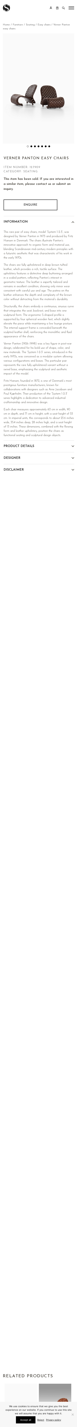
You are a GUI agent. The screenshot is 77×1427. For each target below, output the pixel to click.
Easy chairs (44, 24)
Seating (30, 24)
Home (6, 24)
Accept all (25, 1419)
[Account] (51, 8)
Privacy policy (53, 1419)
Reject (40, 1419)
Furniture (18, 24)
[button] (28, 146)
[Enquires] (57, 8)
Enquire (30, 204)
